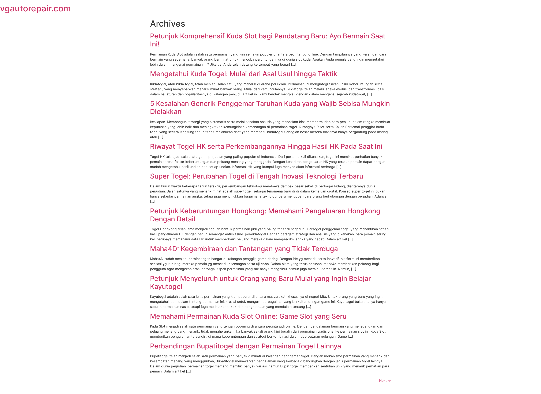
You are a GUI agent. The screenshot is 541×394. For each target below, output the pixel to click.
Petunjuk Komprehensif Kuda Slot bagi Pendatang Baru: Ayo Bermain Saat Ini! (267, 40)
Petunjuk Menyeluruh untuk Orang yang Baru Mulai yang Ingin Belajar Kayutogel (260, 282)
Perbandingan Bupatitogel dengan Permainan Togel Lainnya (245, 346)
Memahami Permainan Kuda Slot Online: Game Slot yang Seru (248, 316)
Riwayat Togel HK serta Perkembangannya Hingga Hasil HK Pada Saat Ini (266, 146)
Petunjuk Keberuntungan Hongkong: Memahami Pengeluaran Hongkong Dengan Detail (265, 215)
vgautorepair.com (35, 8)
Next (385, 380)
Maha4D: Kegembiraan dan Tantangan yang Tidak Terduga (244, 249)
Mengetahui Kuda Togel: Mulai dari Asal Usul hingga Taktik (243, 74)
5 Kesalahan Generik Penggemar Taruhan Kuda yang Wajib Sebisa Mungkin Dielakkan (270, 107)
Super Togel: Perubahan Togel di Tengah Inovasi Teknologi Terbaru (256, 176)
